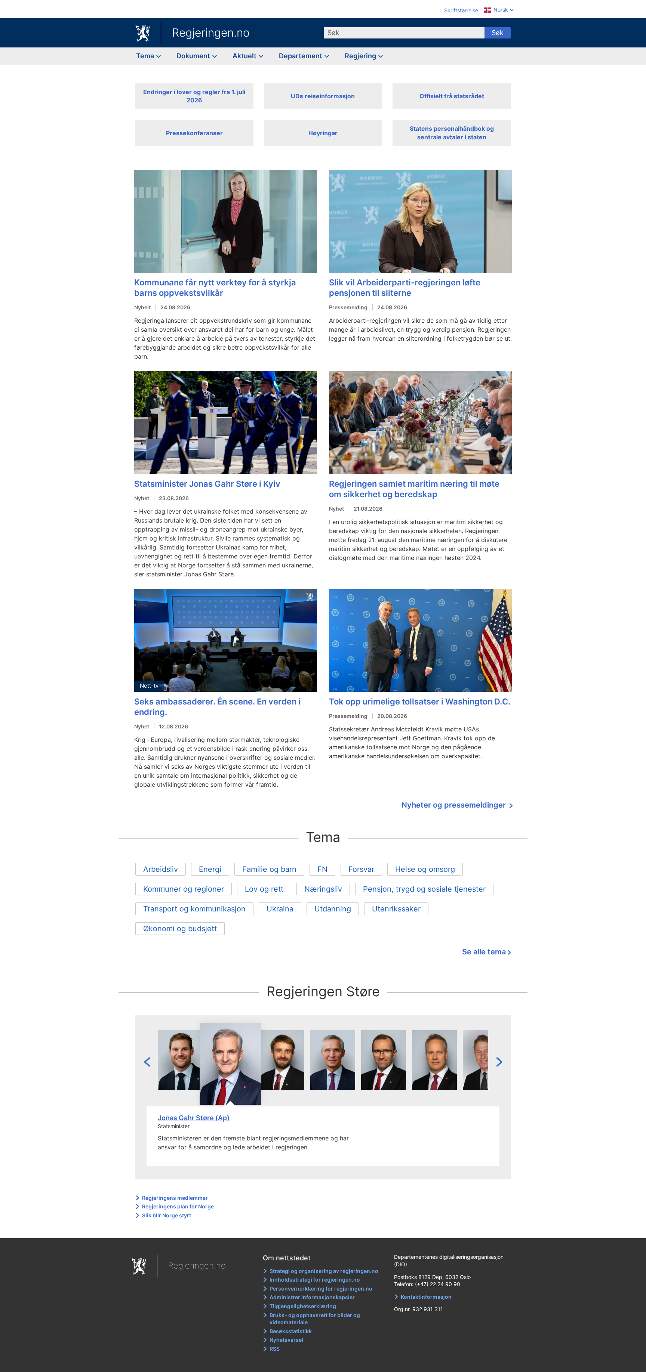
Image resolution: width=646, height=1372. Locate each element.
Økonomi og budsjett (180, 928)
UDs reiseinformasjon (323, 96)
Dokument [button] (194, 56)
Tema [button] (146, 56)
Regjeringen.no (211, 32)
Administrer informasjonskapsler (312, 1297)
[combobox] (404, 32)
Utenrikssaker (396, 908)
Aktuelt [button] (245, 56)
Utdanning (332, 908)
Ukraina (280, 908)
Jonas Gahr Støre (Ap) (194, 1118)
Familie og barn (269, 869)
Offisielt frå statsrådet (451, 96)
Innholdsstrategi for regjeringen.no (315, 1279)
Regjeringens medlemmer (175, 1198)
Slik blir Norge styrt (166, 1215)
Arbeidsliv (160, 869)
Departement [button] (301, 56)
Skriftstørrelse (461, 10)
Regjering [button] (361, 56)
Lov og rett (264, 889)
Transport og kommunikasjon (194, 908)
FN (322, 869)
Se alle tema (484, 951)
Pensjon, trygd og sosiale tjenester (424, 889)
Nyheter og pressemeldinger (455, 804)
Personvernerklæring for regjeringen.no (321, 1288)
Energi (210, 869)
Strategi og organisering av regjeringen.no (324, 1271)
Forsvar (361, 869)
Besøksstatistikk (291, 1331)
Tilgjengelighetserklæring (303, 1306)
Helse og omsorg (425, 869)
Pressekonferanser (194, 133)
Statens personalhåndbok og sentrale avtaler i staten (452, 132)
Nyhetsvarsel (286, 1340)
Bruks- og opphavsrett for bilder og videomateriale (315, 1319)
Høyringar (323, 133)
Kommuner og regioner (183, 889)
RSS (275, 1348)
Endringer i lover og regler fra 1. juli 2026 (194, 96)
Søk (498, 33)
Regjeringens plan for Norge (178, 1206)
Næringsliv (323, 889)
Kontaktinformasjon (426, 1297)
